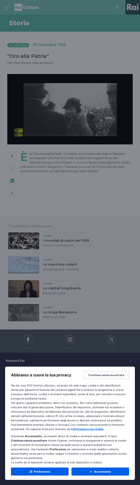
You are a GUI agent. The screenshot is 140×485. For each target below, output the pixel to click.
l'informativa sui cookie (87, 429)
